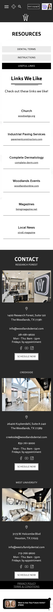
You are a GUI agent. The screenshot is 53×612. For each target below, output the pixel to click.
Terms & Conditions (26, 586)
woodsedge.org (26, 116)
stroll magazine (26, 232)
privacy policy (26, 583)
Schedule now (26, 356)
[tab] (26, 49)
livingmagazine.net (26, 209)
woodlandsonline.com (26, 186)
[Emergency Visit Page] (14, 6)
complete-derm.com (26, 162)
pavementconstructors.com (26, 139)
